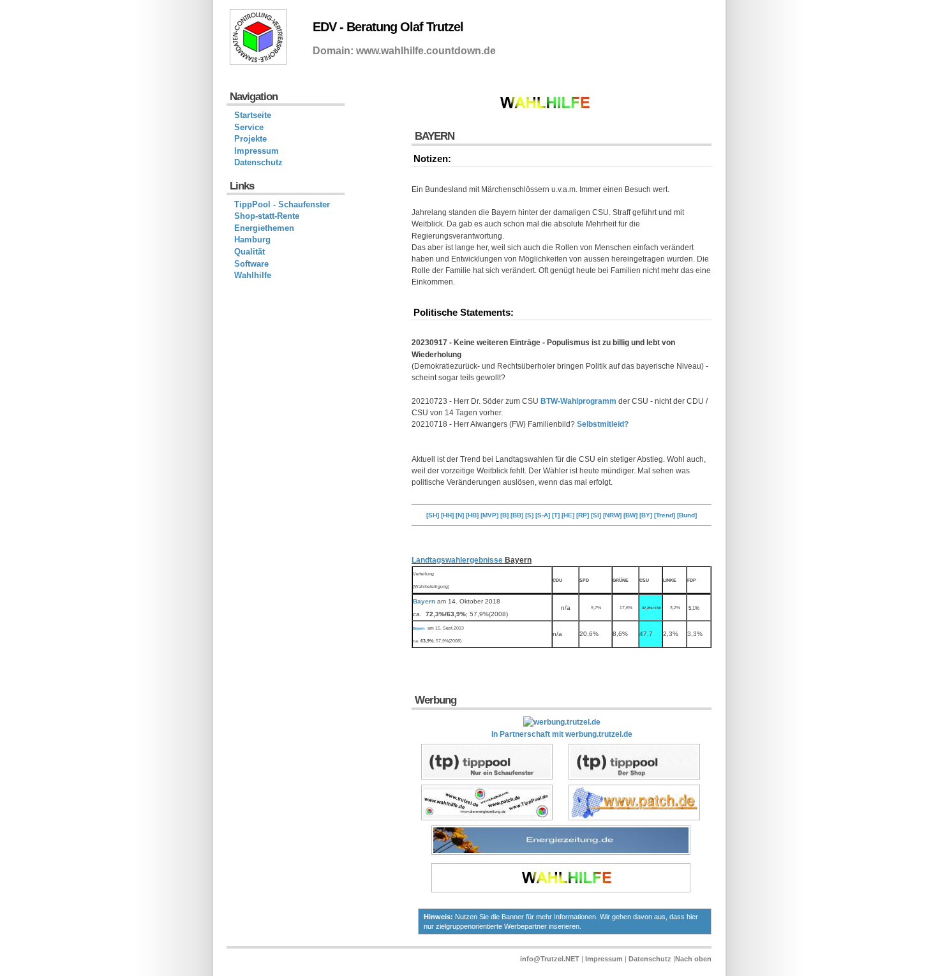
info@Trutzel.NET (549, 959)
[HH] (447, 515)
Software (251, 264)
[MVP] (489, 515)
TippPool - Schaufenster (282, 204)
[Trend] (664, 515)
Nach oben (693, 959)
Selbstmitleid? (603, 424)
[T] (556, 515)
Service (249, 127)
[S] (529, 515)
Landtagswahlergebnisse (457, 560)
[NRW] (612, 515)
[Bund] (687, 515)
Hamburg (252, 239)
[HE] (568, 515)
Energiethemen (264, 228)
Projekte (250, 139)
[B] (504, 515)
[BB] (516, 515)
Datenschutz (258, 162)
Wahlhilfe (252, 275)
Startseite (252, 115)
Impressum (256, 151)
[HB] (472, 515)
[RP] (582, 515)
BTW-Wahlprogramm (578, 401)
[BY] (645, 515)
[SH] (432, 515)
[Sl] (596, 515)
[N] (460, 515)
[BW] (630, 515)
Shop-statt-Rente (266, 216)
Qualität (249, 251)
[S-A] (542, 515)
